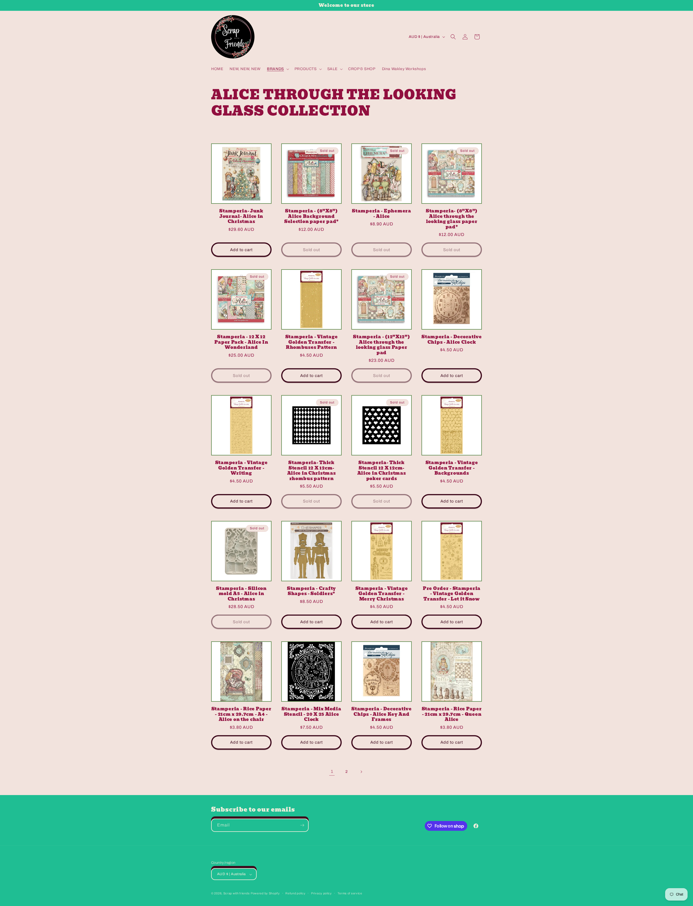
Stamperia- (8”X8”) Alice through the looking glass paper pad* (452, 218)
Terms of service (350, 893)
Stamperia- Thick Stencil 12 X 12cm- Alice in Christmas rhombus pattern (311, 470)
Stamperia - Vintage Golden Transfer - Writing (241, 468)
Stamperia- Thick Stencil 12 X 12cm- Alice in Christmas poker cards (381, 470)
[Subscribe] (302, 825)
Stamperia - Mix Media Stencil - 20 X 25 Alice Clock (311, 714)
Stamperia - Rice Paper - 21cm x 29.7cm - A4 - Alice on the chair (241, 714)
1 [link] (332, 771)
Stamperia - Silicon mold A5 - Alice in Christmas (241, 594)
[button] (277, 69)
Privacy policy (321, 893)
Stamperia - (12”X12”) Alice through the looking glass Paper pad (381, 344)
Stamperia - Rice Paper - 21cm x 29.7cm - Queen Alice (452, 714)
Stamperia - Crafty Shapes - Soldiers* (311, 591)
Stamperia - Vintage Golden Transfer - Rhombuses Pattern (311, 342)
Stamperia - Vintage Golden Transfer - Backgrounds (452, 468)
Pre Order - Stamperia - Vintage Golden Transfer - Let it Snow (451, 594)
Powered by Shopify (265, 893)
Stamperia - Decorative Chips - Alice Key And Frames (381, 714)
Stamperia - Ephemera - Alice (381, 213)
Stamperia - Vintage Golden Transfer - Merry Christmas (381, 594)
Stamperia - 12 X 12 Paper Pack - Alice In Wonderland (241, 342)
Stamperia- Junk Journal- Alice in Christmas (241, 216)
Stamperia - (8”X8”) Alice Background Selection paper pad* (311, 216)
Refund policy (295, 893)
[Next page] (361, 772)
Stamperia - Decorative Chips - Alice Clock (451, 339)
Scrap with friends (236, 893)
